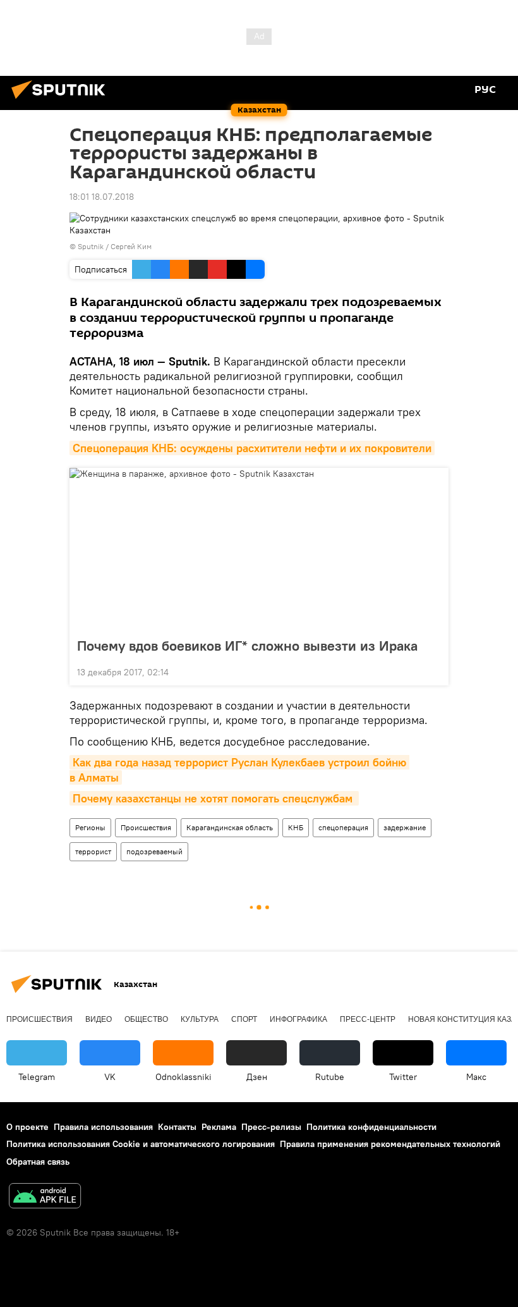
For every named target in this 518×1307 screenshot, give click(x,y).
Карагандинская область (229, 827)
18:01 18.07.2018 (101, 196)
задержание (404, 827)
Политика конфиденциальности (371, 1126)
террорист (93, 851)
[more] (434, 671)
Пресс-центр (367, 1019)
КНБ (295, 827)
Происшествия (146, 827)
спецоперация (343, 827)
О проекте (27, 1126)
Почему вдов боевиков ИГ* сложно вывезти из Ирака (247, 645)
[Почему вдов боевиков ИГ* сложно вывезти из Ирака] (259, 549)
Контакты (177, 1126)
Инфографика (298, 1019)
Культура (200, 1019)
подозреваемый (154, 851)
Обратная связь (37, 1161)
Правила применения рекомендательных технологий (390, 1144)
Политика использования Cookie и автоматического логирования (140, 1144)
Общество (146, 1019)
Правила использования (103, 1126)
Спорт (244, 1019)
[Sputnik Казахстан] (61, 100)
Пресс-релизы (271, 1126)
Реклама (219, 1126)
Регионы (90, 827)
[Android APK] (45, 1197)
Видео (98, 1019)
